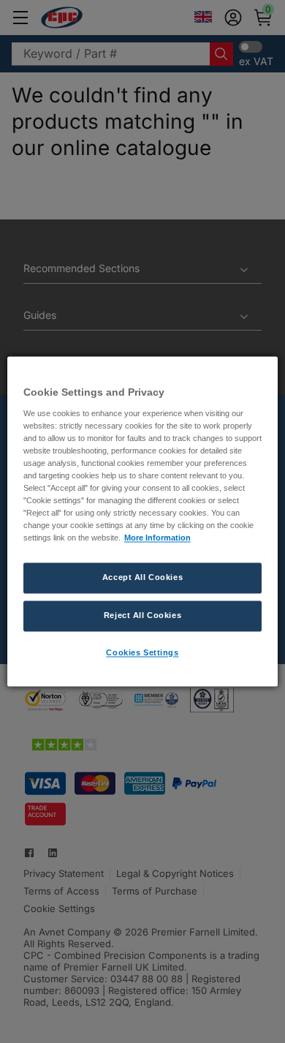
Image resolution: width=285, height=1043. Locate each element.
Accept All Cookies (142, 577)
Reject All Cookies (142, 615)
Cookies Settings (142, 653)
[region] (142, 521)
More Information (157, 538)
